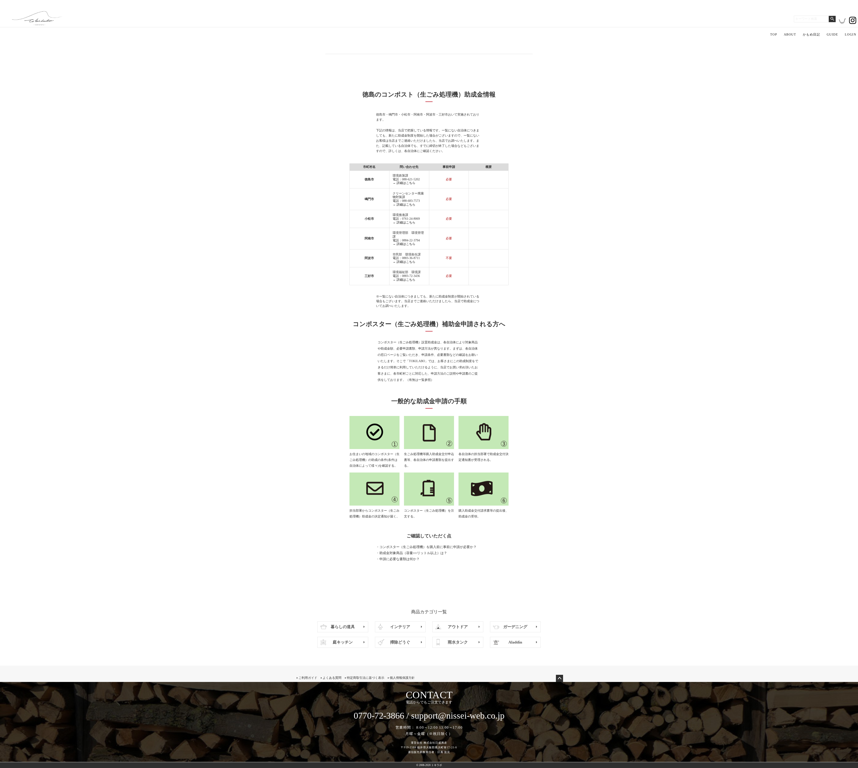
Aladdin (515, 642)
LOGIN (850, 34)
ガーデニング (515, 627)
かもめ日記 (811, 34)
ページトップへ (559, 678)
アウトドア (458, 627)
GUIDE (832, 34)
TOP (773, 34)
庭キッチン (343, 642)
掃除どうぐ (400, 642)
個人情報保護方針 (402, 677)
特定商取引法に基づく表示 (365, 677)
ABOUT (790, 34)
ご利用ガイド (308, 677)
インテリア (400, 627)
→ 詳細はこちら (404, 183)
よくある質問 (332, 677)
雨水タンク (458, 642)
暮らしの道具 (343, 627)
